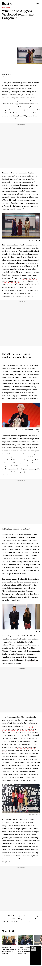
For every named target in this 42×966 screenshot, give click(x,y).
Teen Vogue (17, 729)
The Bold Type (23, 116)
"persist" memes (30, 191)
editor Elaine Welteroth (21, 759)
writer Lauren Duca (28, 729)
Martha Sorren (7, 74)
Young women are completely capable (23, 645)
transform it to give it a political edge (15, 374)
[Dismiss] (38, 947)
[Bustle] (7, 3)
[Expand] (32, 947)
